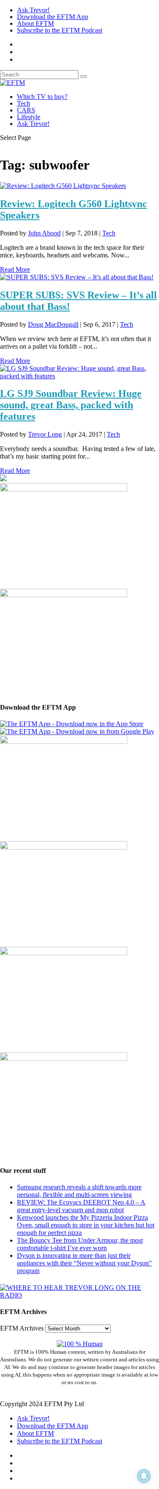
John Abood (44, 233)
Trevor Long (45, 434)
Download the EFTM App (52, 16)
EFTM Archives (22, 1328)
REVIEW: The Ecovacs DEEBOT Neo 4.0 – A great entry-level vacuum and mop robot (81, 1206)
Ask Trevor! (33, 10)
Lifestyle (28, 116)
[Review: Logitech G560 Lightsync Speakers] (63, 185)
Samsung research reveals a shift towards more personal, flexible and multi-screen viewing (79, 1190)
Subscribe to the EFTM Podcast (59, 30)
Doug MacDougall (53, 324)
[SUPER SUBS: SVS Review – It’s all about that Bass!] (76, 277)
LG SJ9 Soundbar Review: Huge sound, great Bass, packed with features (71, 405)
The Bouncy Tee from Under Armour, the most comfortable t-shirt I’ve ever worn (80, 1244)
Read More (15, 269)
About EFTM (35, 23)
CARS (26, 110)
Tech (23, 103)
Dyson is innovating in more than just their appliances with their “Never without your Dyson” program (84, 1263)
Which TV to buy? (42, 96)
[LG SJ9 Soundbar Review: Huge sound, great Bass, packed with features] (79, 376)
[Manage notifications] (144, 1476)
